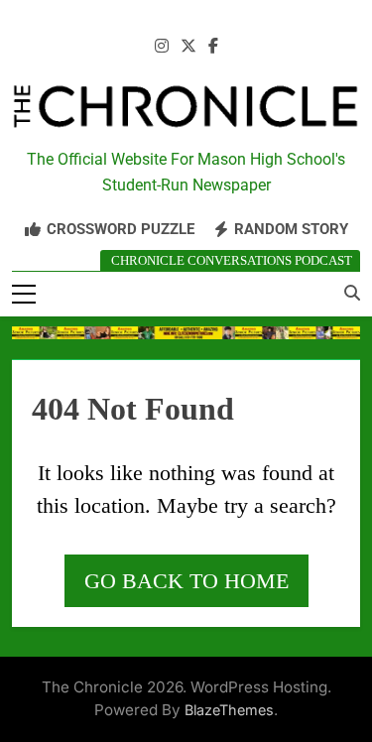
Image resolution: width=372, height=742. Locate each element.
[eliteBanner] (186, 332)
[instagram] (162, 47)
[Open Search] (352, 293)
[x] (188, 47)
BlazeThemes (229, 709)
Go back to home (186, 580)
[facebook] (213, 47)
